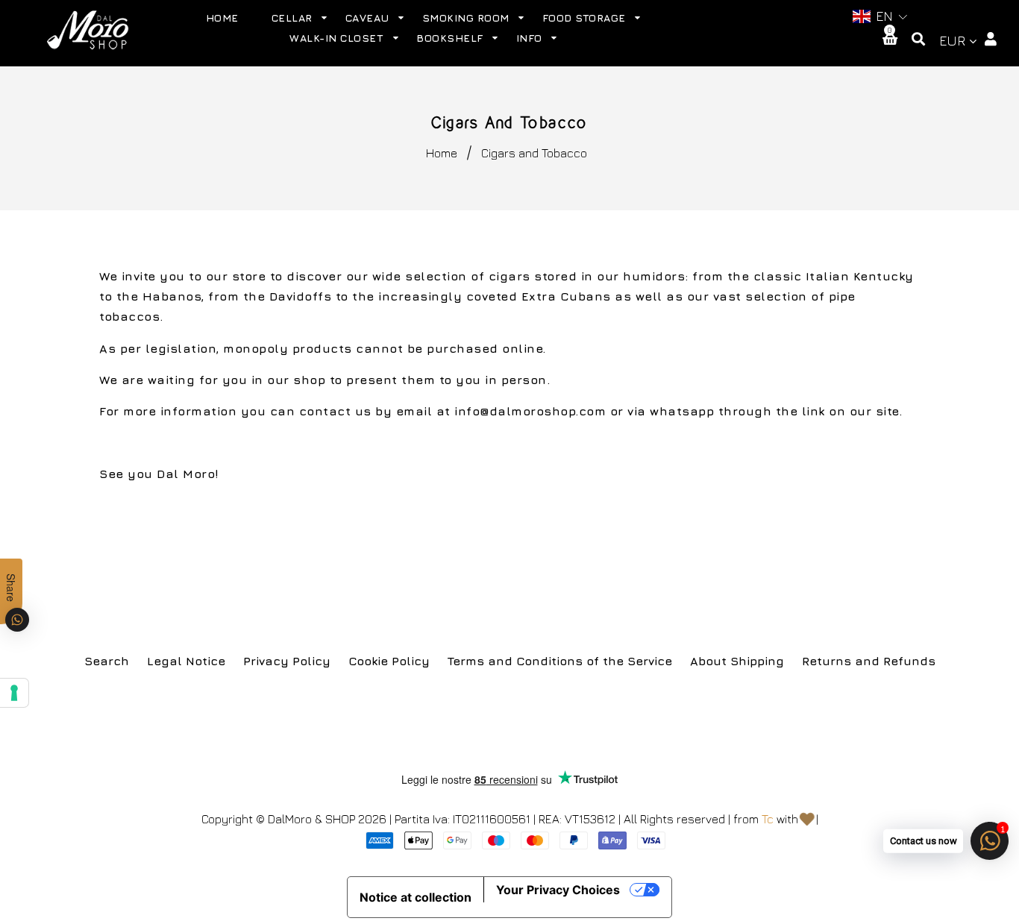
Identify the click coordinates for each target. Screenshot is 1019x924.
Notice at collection (415, 897)
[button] (878, 16)
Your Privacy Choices (558, 889)
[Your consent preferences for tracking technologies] (14, 693)
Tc (768, 819)
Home (441, 153)
